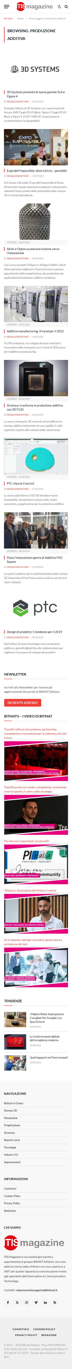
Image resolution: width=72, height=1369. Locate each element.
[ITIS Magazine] (34, 6)
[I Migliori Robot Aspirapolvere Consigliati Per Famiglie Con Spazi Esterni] (15, 1019)
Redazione (10, 1210)
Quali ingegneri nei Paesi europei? (49, 1057)
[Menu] (6, 6)
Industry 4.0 (11, 1154)
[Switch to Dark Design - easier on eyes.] (59, 6)
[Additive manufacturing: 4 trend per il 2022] (36, 304)
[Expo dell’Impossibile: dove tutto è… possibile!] (36, 147)
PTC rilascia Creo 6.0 (20, 483)
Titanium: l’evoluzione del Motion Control (30, 890)
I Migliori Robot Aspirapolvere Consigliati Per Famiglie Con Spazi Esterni (47, 1017)
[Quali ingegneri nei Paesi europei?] (15, 1063)
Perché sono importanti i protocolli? (26, 841)
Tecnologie (10, 1147)
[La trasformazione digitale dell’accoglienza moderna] (15, 1042)
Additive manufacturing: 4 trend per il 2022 (35, 331)
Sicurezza (9, 1132)
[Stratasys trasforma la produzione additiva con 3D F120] (36, 378)
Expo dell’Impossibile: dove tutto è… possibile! (37, 170)
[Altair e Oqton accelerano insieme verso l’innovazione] (36, 221)
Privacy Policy (12, 1203)
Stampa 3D (10, 1110)
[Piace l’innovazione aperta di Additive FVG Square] (36, 530)
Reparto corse (12, 1140)
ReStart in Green (13, 1103)
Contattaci (10, 1188)
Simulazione (11, 1118)
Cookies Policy (12, 1196)
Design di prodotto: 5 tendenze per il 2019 (34, 632)
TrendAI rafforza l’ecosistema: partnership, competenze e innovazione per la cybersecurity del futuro (35, 733)
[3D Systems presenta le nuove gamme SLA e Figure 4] (36, 68)
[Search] (66, 6)
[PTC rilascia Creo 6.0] (36, 456)
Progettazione (12, 1125)
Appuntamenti (12, 1162)
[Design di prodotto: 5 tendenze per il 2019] (36, 608)
